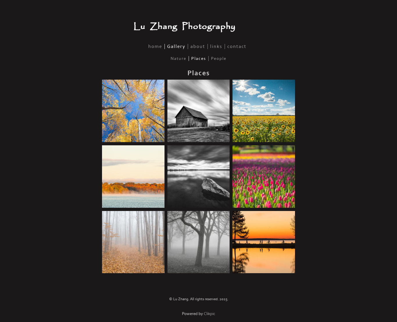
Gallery (176, 46)
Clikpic (209, 313)
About (197, 46)
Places (198, 58)
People (218, 58)
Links (216, 46)
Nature (178, 58)
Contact (236, 46)
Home (155, 46)
